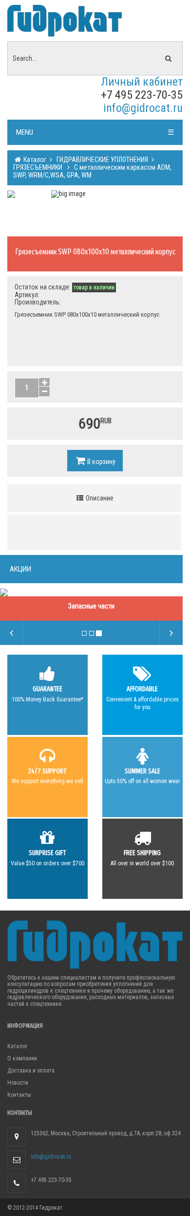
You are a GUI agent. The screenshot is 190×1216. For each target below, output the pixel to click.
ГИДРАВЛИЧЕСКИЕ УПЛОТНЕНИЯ (101, 159)
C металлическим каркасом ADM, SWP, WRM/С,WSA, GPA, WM (92, 171)
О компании (22, 1058)
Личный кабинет (142, 82)
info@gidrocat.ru (143, 108)
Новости (17, 1082)
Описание (99, 498)
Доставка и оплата (31, 1070)
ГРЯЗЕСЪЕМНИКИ (38, 167)
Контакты (19, 1094)
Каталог (34, 159)
